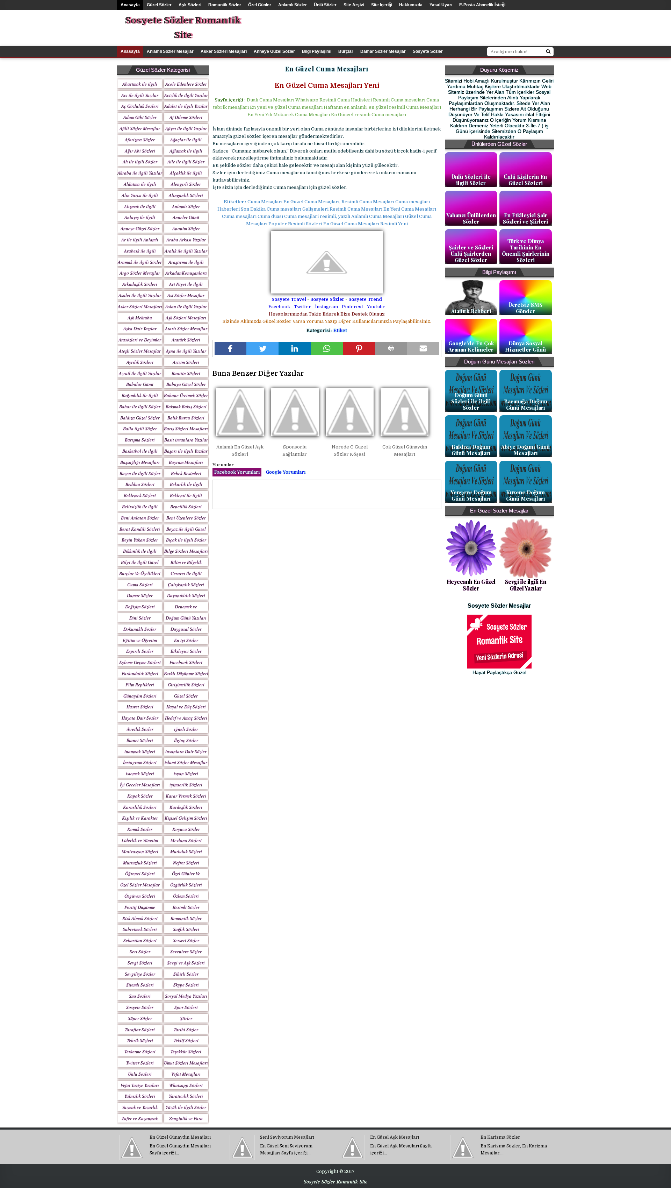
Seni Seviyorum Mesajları (287, 1137)
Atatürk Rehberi (471, 310)
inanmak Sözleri (139, 751)
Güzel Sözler (159, 4)
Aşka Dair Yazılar (140, 328)
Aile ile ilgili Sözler (185, 161)
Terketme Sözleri (140, 1051)
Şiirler (186, 1018)
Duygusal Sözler (186, 629)
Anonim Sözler (186, 228)
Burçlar (345, 51)
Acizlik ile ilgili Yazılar (186, 95)
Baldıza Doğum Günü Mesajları (471, 450)
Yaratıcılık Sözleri (186, 1096)
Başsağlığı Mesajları (140, 462)
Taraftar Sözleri (140, 1029)
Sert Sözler (140, 951)
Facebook (279, 306)
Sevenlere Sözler (186, 951)
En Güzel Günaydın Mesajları (180, 1137)
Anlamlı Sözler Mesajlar (170, 51)
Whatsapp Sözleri (186, 1085)
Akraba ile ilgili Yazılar (139, 173)
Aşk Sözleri (190, 4)
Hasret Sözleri (140, 706)
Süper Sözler (140, 1018)
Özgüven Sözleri (139, 896)
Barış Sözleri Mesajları (186, 428)
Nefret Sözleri (186, 863)
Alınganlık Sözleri (186, 195)
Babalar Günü (139, 384)
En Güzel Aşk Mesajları (394, 1137)
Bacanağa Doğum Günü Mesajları (525, 404)
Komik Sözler (139, 829)
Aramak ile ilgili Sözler (140, 262)
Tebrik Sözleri (140, 1040)
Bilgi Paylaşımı (316, 51)
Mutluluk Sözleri (186, 851)
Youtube (376, 306)
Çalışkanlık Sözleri (186, 584)
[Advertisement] (449, 25)
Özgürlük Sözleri (186, 885)
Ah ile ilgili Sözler (140, 161)
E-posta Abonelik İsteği (482, 4)
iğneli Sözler (186, 729)
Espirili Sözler (139, 651)
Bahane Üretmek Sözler (186, 395)
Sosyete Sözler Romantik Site (182, 27)
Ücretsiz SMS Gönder (525, 307)
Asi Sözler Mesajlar (185, 295)
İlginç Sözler (186, 740)
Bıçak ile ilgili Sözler (186, 540)
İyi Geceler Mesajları (140, 785)
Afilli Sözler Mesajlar (140, 128)
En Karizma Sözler (500, 1137)
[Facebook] (231, 348)
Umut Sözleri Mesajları (186, 1063)
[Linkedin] (295, 348)
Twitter (302, 306)
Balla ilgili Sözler (140, 428)
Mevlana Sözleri (186, 840)
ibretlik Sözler (140, 729)
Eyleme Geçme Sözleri (140, 662)
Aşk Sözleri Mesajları (186, 317)
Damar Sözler (140, 595)
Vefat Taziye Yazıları (140, 1085)
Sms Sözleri (140, 996)
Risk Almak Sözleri (140, 918)
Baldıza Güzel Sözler (140, 418)
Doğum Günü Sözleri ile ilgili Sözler (471, 401)
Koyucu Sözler (186, 829)
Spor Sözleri (186, 1007)
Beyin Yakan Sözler (140, 540)
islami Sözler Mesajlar (186, 762)
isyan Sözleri (186, 773)
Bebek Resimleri (186, 473)
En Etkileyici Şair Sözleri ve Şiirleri (525, 218)
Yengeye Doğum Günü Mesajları (471, 495)
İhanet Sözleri (140, 740)
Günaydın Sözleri (140, 696)
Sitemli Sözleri (140, 985)
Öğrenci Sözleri (140, 873)
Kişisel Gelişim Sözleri (186, 818)
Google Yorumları (285, 472)
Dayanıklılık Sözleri (186, 595)
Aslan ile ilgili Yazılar (186, 306)
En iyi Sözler (186, 640)
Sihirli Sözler (186, 974)
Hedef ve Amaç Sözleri (186, 718)
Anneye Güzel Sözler (274, 51)
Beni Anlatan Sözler (140, 518)
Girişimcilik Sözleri (186, 684)
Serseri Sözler (186, 940)
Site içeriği (381, 4)
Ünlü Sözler (325, 4)
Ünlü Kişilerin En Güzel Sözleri (525, 179)
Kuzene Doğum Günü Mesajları (525, 495)
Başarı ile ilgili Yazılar (186, 451)
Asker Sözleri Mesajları (224, 51)
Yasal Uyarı (441, 4)
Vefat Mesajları (186, 1074)
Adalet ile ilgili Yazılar (186, 106)
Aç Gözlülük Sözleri (140, 106)
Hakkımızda (411, 4)
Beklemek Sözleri (140, 495)
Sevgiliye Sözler (140, 974)
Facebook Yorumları (237, 472)
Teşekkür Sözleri (186, 1051)
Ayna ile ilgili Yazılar (186, 351)
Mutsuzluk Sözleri (140, 863)
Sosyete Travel (289, 299)
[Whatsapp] (327, 348)
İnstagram (326, 306)
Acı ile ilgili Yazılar (139, 95)
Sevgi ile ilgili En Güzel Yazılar (526, 585)
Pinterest (352, 306)
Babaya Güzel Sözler (186, 384)
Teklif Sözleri (186, 1040)
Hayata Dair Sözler (140, 718)
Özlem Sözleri (186, 896)
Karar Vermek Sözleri (186, 796)
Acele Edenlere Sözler (186, 84)
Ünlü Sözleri (140, 1074)
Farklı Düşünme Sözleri (186, 673)
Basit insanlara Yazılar (186, 440)
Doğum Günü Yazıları (186, 618)
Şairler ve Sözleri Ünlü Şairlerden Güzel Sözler (471, 253)
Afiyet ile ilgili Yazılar (186, 128)
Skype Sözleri (186, 985)
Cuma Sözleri (140, 584)
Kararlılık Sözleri (140, 807)
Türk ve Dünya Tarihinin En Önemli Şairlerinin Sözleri (525, 250)
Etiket (340, 330)
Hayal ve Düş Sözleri (186, 706)
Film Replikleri (139, 684)
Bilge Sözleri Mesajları (186, 551)
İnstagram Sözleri (140, 762)
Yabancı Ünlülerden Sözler (471, 218)
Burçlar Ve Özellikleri (139, 573)
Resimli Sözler (186, 907)
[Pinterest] (359, 348)
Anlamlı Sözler (292, 4)
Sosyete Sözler (327, 299)
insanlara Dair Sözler (186, 751)
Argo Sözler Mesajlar (140, 273)
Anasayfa (130, 4)
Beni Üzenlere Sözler (186, 518)
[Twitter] (262, 348)
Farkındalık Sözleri (140, 673)
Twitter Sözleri (140, 1063)
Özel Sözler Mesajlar (140, 885)
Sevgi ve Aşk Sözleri (186, 963)
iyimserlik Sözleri (185, 785)
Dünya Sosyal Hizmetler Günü (525, 346)
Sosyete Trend (365, 299)
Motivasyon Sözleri (140, 851)
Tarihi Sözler (186, 1029)
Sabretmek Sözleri (140, 929)
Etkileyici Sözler (186, 651)
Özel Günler (259, 4)
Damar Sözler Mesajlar (383, 51)
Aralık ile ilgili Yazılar (186, 251)
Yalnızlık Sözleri (139, 1096)
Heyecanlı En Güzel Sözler (471, 585)
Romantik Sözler (224, 4)
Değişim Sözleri (140, 606)
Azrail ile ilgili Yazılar (140, 373)
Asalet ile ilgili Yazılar (139, 295)
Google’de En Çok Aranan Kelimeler (471, 346)
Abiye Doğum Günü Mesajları (525, 450)
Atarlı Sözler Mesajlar (186, 328)
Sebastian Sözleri (140, 940)
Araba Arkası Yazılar (186, 239)
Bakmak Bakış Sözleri (186, 406)
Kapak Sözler (140, 796)
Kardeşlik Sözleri (185, 807)
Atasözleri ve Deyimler (139, 340)
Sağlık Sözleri (186, 929)
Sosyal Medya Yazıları (186, 996)
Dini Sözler (140, 618)
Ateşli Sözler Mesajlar (140, 351)
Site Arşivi (354, 4)
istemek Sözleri (140, 773)
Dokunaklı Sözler (139, 629)
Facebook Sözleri (185, 662)
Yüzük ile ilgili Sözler (186, 1107)
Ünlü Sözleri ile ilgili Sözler (471, 179)
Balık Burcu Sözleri (185, 418)
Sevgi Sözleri (140, 963)
